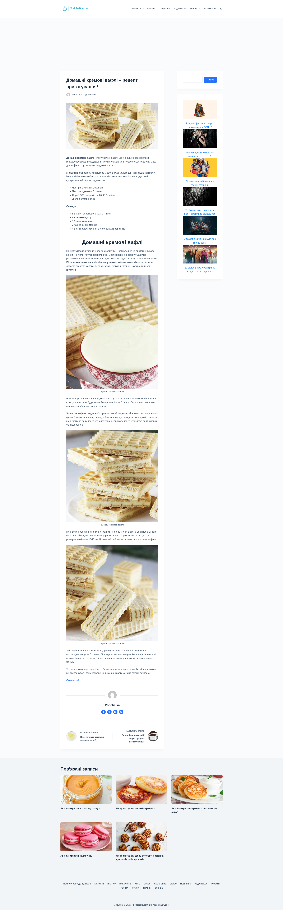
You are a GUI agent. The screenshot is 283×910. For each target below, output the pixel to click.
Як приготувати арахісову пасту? (80, 808)
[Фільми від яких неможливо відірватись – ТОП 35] (200, 138)
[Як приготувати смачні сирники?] (141, 789)
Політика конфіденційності (77, 884)
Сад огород (160, 884)
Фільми (151, 9)
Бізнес (147, 884)
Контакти (99, 884)
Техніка (124, 888)
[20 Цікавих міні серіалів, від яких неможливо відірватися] (200, 196)
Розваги (215, 884)
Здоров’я (165, 9)
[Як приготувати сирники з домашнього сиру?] (197, 789)
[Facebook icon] (103, 712)
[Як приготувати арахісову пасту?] (86, 789)
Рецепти (136, 9)
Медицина (185, 884)
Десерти (92, 95)
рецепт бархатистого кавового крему (115, 669)
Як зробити (210, 9)
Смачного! (72, 680)
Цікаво (173, 884)
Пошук (210, 79)
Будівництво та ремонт (186, 9)
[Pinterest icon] (121, 712)
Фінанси (147, 888)
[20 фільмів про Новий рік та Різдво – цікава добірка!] (200, 254)
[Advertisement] (141, 40)
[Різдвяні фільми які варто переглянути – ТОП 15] (200, 109)
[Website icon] (109, 712)
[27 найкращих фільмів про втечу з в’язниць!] (200, 167)
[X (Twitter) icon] (115, 712)
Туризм (135, 888)
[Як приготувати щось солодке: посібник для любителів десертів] (141, 836)
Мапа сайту (125, 884)
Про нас (111, 884)
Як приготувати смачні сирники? (135, 808)
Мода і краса (201, 884)
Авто (137, 884)
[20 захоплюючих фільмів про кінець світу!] (200, 225)
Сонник (159, 888)
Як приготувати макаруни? (76, 855)
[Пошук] (221, 9)
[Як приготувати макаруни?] (86, 836)
